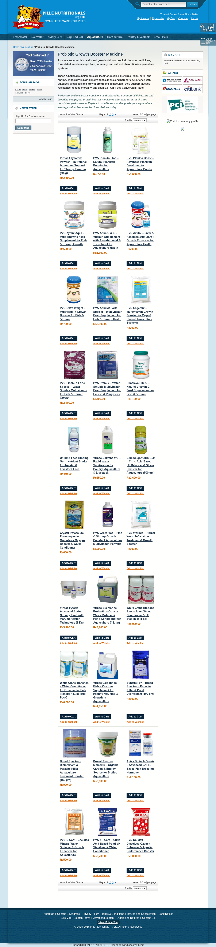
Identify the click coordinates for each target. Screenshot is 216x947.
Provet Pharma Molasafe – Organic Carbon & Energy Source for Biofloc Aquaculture (105, 769)
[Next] (115, 114)
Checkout (183, 18)
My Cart (171, 18)
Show (135, 114)
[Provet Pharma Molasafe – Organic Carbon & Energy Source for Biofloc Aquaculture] (107, 743)
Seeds (39, 90)
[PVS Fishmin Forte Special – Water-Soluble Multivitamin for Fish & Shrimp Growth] (74, 365)
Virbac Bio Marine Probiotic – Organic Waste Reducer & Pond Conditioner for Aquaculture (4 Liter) (107, 615)
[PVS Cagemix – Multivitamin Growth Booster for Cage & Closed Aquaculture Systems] (141, 290)
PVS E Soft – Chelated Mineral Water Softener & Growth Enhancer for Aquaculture (74, 847)
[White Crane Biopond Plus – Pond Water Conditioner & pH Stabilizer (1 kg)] (141, 590)
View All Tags (45, 99)
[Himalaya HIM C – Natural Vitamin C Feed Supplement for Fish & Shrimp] (141, 365)
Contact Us (148, 917)
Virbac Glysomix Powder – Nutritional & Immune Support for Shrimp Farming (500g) (73, 165)
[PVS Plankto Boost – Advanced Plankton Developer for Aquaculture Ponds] (141, 140)
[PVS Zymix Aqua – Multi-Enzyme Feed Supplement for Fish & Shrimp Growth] (74, 215)
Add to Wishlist (68, 193)
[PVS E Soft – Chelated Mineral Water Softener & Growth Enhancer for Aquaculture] (74, 822)
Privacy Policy (91, 913)
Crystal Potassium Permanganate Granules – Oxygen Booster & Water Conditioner (72, 540)
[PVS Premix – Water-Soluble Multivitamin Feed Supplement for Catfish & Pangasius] (107, 365)
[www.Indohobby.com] (49, 16)
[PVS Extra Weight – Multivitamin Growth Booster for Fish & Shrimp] (74, 290)
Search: (138, 4)
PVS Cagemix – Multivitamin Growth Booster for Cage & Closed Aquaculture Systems (140, 315)
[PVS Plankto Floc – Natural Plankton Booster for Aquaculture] (107, 140)
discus (28, 93)
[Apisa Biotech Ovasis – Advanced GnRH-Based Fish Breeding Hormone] (141, 743)
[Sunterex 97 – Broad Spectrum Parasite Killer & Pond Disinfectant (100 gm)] (141, 664)
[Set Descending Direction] (148, 120)
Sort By (128, 120)
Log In (194, 18)
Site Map (66, 917)
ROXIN (32, 90)
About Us (49, 913)
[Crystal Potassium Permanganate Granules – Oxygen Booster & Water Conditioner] (74, 515)
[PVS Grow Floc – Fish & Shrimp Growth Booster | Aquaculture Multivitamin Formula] (107, 515)
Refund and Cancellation (141, 913)
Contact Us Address (68, 913)
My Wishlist (158, 18)
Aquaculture (27, 47)
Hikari (24, 90)
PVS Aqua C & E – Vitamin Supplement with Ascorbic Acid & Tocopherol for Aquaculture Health (107, 240)
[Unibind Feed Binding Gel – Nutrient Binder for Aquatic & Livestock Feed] (74, 440)
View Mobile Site (108, 922)
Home (16, 47)
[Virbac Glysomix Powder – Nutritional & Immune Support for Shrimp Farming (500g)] (74, 140)
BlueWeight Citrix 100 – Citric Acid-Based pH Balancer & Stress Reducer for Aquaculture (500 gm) (141, 465)
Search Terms (82, 917)
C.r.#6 (18, 90)
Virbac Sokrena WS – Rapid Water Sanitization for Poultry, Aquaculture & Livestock (107, 465)
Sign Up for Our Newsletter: (30, 116)
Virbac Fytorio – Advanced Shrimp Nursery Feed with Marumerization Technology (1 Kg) (72, 615)
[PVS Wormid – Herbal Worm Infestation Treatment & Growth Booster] (141, 515)
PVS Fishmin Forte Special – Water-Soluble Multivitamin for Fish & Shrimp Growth (73, 390)
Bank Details (166, 913)
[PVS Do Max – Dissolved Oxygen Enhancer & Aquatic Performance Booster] (141, 822)
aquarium (19, 93)
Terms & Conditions (113, 913)
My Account (143, 18)
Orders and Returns (128, 917)
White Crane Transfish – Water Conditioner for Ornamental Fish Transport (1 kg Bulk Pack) (74, 690)
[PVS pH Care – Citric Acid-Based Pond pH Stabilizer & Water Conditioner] (107, 822)
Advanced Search (103, 917)
